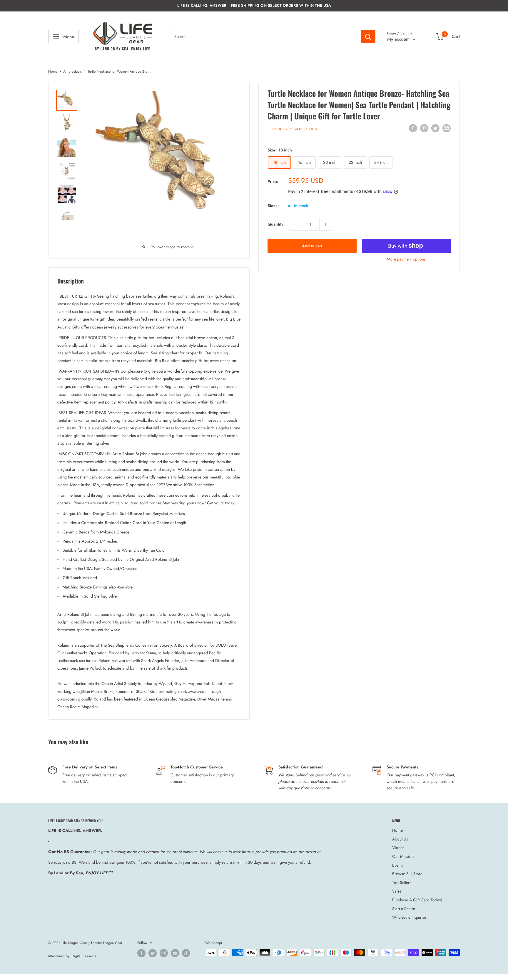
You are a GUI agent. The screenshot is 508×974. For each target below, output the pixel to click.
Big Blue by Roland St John (292, 129)
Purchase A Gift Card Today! (417, 900)
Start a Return (403, 909)
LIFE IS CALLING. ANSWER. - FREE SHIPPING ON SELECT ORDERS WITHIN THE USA (254, 5)
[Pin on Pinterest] (424, 128)
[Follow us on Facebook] (141, 953)
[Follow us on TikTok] (186, 953)
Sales (396, 891)
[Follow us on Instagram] (164, 953)
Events (397, 865)
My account (399, 39)
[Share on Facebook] (413, 128)
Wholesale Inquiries (409, 917)
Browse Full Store (407, 874)
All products (72, 71)
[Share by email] (446, 128)
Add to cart (312, 246)
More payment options (406, 259)
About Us (400, 839)
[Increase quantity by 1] (326, 224)
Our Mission (403, 856)
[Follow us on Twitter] (152, 953)
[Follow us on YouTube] (175, 953)
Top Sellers (401, 882)
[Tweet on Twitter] (435, 128)
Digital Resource (84, 956)
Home (52, 71)
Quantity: (276, 224)
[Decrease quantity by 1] (294, 224)
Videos (398, 847)
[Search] (368, 36)
